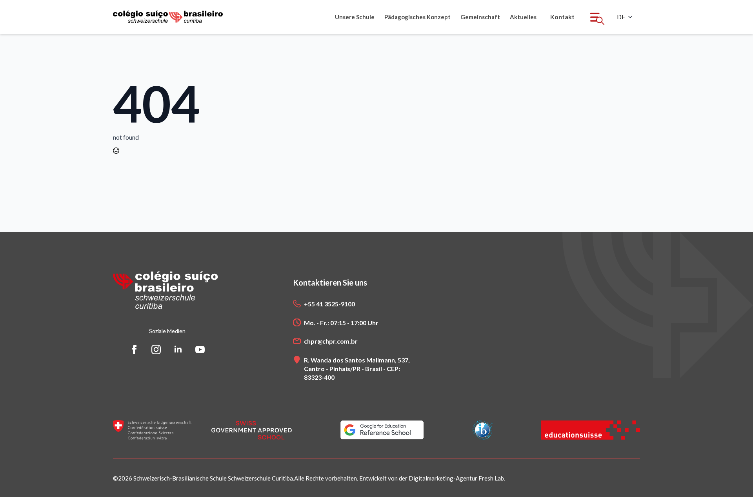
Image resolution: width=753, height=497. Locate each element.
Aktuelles (523, 16)
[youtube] (200, 349)
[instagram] (156, 349)
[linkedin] (178, 349)
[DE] (632, 16)
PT (621, 16)
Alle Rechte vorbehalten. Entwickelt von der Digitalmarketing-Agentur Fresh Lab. (399, 478)
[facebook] (134, 349)
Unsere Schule (355, 16)
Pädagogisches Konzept (417, 16)
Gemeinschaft (480, 16)
